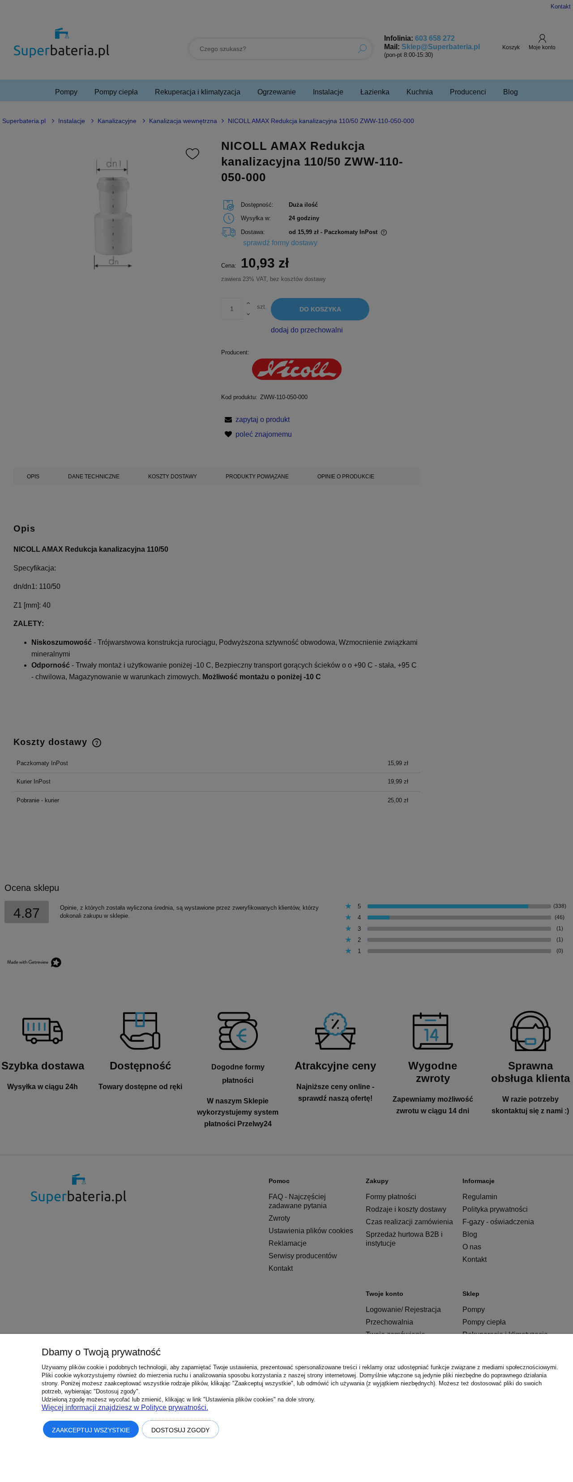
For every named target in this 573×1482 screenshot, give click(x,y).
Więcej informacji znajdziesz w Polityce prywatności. (125, 1407)
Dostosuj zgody (180, 1430)
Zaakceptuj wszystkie (91, 1430)
